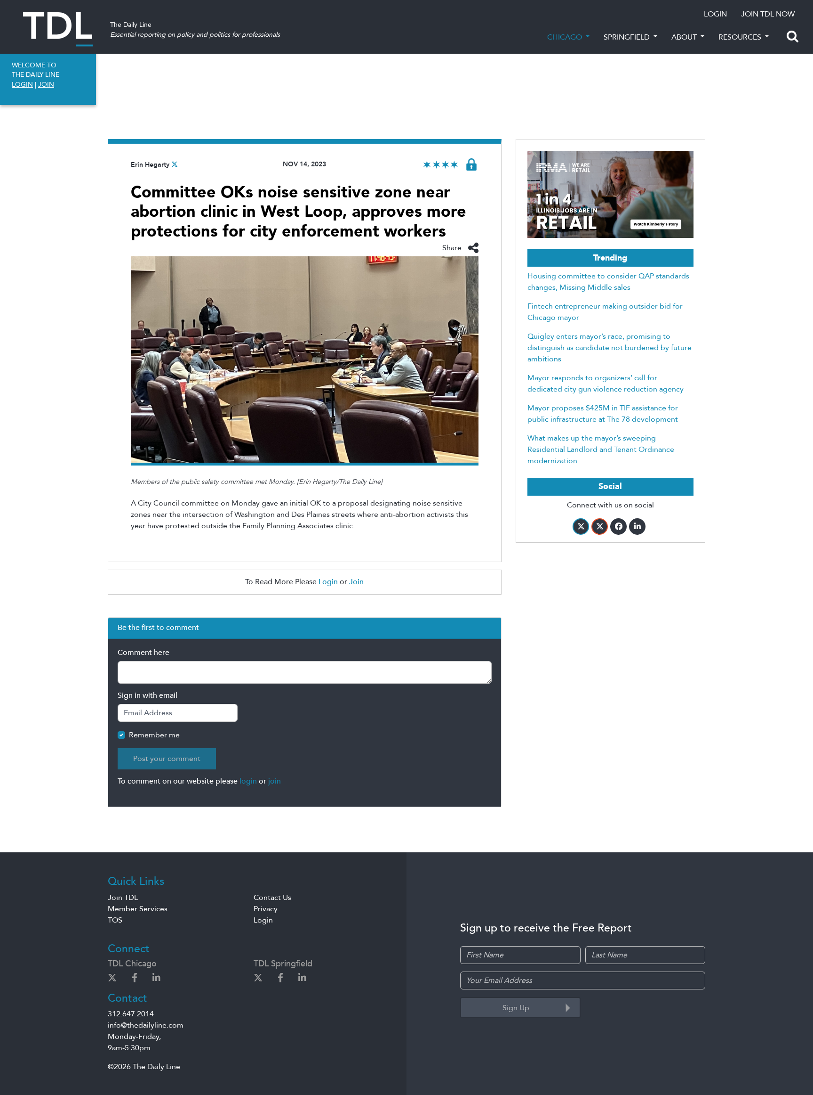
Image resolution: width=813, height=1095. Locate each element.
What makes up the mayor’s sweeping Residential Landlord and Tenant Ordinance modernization (600, 449)
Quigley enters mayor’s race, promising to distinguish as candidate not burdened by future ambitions (609, 347)
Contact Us (272, 897)
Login (328, 582)
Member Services (137, 909)
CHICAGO (565, 37)
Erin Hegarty (150, 164)
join (274, 781)
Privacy (266, 909)
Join (356, 582)
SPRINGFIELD (628, 37)
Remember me (154, 735)
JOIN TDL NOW (768, 14)
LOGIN (715, 14)
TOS (115, 920)
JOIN (46, 84)
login (248, 781)
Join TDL (123, 897)
